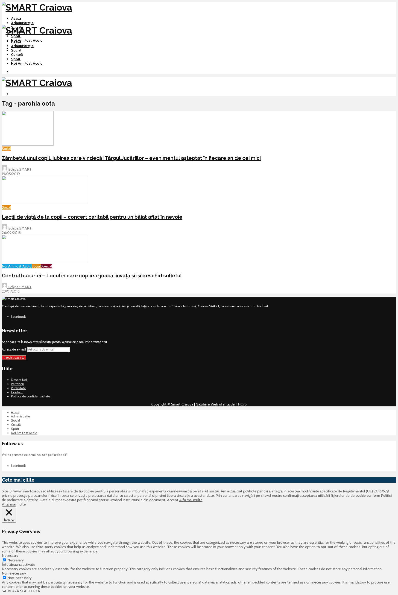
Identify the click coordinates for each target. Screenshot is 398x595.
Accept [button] (172, 500)
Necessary (15, 560)
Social (16, 50)
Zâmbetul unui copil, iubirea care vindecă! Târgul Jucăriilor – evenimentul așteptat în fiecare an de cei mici (131, 158)
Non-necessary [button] (14, 573)
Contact (17, 392)
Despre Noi (19, 380)
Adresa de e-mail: (14, 349)
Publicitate (18, 388)
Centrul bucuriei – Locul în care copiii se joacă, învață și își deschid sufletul (92, 276)
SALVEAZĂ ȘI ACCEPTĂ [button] (21, 591)
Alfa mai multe (190, 500)
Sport (15, 36)
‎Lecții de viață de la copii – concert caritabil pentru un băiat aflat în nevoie (92, 217)
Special (46, 266)
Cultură (17, 54)
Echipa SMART (19, 169)
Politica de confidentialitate (30, 396)
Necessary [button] (10, 555)
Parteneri (17, 384)
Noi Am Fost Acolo (27, 40)
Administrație (22, 23)
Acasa (16, 18)
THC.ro (241, 404)
